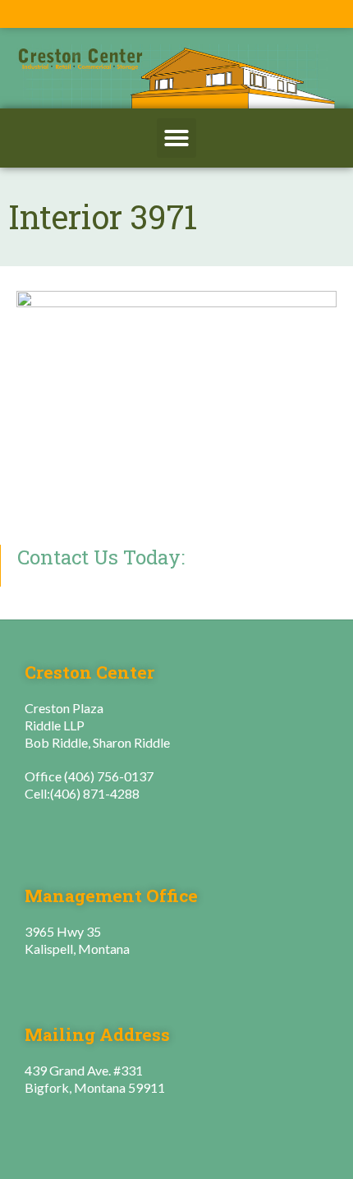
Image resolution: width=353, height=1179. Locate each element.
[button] (176, 138)
